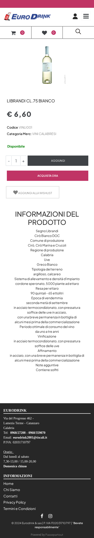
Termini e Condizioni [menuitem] (19, 508)
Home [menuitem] (8, 483)
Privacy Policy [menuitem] (14, 502)
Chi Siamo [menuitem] (11, 489)
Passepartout (54, 534)
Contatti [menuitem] (10, 496)
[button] (47, 64)
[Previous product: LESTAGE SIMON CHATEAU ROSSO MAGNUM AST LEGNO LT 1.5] (9, 92)
